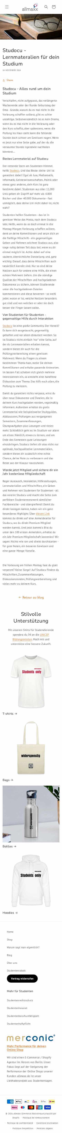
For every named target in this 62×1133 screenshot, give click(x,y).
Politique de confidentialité (20, 1123)
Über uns (12, 962)
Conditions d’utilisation (47, 1123)
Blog (9, 955)
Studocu (14, 170)
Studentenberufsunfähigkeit (23, 1016)
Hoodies (8, 913)
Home (10, 931)
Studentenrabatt (16, 970)
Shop (10, 939)
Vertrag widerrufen (22, 978)
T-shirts (8, 714)
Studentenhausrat (17, 1008)
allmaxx (17, 1113)
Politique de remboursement (36, 1117)
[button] (7, 7)
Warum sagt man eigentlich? (23, 947)
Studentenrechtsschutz (20, 1000)
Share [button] (10, 80)
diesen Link (43, 513)
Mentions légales (45, 1128)
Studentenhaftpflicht (19, 1023)
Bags (6, 780)
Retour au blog (33, 597)
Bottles (8, 846)
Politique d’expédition (23, 1128)
